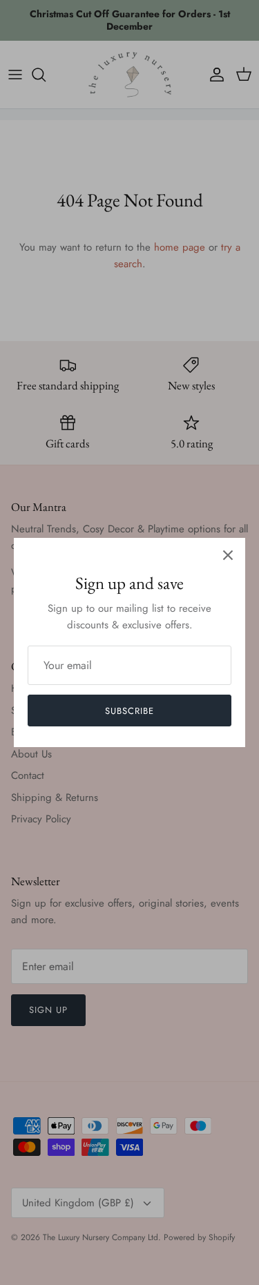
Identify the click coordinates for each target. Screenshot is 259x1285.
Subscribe (129, 710)
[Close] (228, 555)
